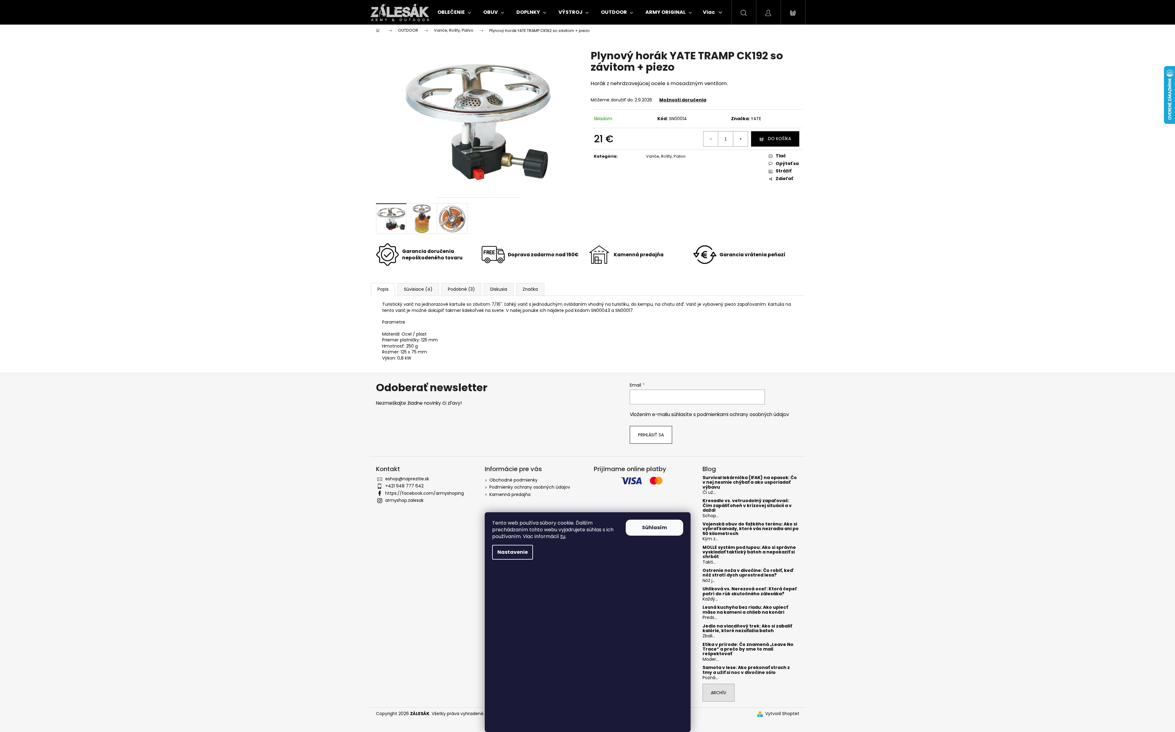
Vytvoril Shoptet (782, 714)
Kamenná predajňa (510, 494)
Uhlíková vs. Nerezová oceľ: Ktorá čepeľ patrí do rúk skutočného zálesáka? (750, 591)
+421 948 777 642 (404, 486)
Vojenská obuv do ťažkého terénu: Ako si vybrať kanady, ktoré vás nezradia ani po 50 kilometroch (751, 529)
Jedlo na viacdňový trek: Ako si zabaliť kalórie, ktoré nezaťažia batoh (747, 628)
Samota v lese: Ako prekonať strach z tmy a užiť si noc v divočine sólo (746, 670)
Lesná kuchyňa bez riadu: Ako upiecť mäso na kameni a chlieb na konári (745, 610)
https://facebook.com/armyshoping (424, 493)
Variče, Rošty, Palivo (666, 156)
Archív (718, 693)
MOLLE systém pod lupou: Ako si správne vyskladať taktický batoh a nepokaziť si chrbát (749, 552)
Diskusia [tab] (498, 289)
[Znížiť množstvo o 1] (710, 139)
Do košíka (779, 139)
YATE (756, 119)
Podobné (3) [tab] (461, 289)
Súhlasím (654, 527)
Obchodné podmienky (513, 480)
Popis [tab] (383, 289)
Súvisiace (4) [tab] (418, 289)
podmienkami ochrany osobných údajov (743, 414)
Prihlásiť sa (651, 435)
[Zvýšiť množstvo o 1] (740, 139)
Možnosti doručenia (682, 100)
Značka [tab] (530, 289)
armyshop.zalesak (404, 500)
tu (562, 536)
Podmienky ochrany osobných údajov (529, 487)
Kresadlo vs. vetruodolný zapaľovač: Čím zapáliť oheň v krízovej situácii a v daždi (747, 505)
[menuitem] (454, 12)
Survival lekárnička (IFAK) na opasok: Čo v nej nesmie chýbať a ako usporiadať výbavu (750, 482)
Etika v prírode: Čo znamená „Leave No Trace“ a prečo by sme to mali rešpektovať (748, 649)
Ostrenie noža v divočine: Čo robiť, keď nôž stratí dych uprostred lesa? (748, 573)
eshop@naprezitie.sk (407, 479)
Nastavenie (512, 552)
